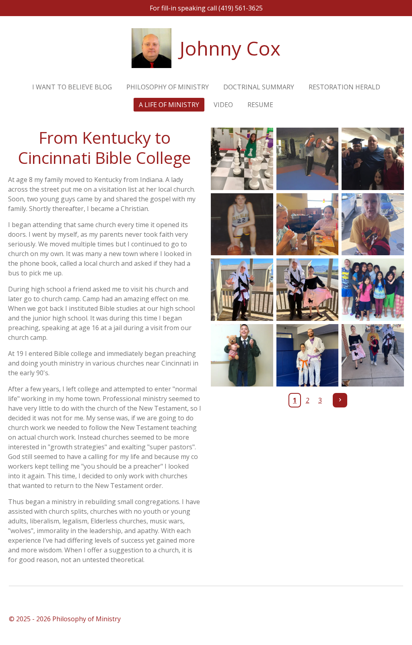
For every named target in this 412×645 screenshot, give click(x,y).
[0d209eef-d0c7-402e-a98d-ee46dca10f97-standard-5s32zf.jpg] (242, 159)
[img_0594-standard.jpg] (307, 224)
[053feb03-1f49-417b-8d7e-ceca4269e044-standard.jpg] (373, 159)
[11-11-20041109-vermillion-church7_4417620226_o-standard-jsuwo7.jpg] (307, 159)
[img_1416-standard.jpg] (242, 289)
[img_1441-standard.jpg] (307, 289)
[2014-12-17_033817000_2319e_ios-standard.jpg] (373, 289)
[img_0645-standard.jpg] (242, 355)
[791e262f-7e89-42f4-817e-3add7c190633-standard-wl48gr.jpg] (242, 224)
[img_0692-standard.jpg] (373, 224)
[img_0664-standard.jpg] (307, 355)
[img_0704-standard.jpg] (373, 355)
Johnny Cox (229, 48)
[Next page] (340, 400)
